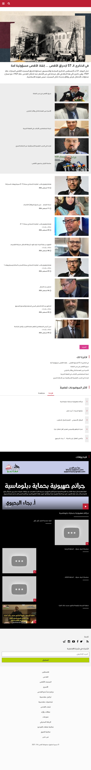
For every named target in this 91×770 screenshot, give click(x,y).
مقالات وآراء (45, 712)
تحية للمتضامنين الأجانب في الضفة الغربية (75, 374)
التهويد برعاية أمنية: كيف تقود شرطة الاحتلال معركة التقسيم (31, 244)
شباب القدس (46, 707)
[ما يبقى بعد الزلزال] (72, 288)
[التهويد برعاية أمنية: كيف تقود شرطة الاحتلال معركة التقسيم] (72, 247)
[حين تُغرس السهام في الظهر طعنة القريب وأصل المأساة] (72, 329)
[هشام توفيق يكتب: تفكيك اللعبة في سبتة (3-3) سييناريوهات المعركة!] (72, 185)
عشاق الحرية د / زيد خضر (74, 411)
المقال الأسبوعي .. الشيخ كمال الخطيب (70, 420)
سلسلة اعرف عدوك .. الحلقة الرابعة (77, 549)
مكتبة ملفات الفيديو (46, 727)
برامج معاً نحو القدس (45, 692)
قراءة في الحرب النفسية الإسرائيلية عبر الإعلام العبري (71, 378)
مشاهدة (41, 393)
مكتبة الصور (45, 732)
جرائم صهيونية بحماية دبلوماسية (71, 401)
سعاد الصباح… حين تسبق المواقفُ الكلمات (37, 205)
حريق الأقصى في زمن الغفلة (80, 366)
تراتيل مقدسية (45, 697)
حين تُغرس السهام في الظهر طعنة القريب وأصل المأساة (32, 326)
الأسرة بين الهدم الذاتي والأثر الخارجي (76, 370)
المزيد (84, 347)
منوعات (45, 717)
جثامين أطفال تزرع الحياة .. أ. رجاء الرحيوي (69, 438)
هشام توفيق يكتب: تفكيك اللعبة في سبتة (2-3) (35, 224)
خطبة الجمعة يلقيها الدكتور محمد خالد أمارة (74, 605)
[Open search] (9, 3)
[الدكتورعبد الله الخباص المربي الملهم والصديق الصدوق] (72, 308)
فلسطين (45, 672)
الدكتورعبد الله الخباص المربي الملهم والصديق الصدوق (33, 306)
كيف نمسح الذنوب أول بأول (42, 521)
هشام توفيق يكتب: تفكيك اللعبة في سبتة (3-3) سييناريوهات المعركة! (28, 184)
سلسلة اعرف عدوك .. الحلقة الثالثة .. (76, 577)
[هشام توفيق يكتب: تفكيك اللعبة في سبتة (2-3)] (72, 226)
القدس (45, 677)
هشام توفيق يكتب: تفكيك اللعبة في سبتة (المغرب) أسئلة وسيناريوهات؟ (27, 265)
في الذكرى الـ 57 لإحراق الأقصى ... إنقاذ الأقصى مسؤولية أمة (50, 65)
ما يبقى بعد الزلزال (45, 287)
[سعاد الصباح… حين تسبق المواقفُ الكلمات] (72, 206)
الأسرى (45, 687)
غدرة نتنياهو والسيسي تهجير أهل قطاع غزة (68, 429)
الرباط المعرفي (45, 722)
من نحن (45, 737)
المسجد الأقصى (45, 682)
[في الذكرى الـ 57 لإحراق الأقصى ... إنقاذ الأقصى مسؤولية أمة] (45, 36)
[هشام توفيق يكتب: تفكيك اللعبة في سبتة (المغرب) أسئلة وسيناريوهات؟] (72, 267)
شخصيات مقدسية (46, 702)
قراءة (51, 393)
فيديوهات (81, 457)
